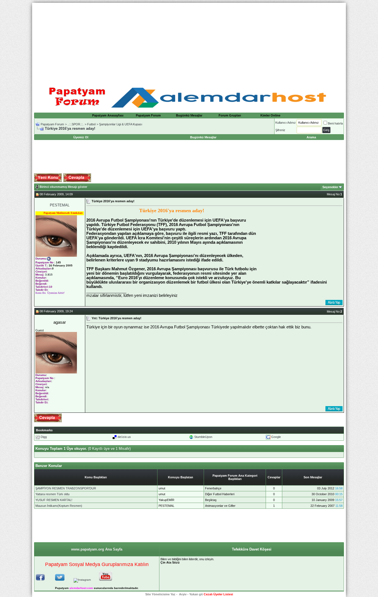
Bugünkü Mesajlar (189, 115)
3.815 (49, 274)
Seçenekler (330, 187)
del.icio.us (124, 436)
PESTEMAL (59, 205)
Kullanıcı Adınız (285, 122)
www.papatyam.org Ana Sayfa (96, 549)
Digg (44, 436)
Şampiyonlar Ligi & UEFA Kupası (120, 124)
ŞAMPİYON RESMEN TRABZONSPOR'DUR (65, 488)
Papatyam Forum (148, 115)
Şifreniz (280, 130)
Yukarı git (196, 594)
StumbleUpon (203, 436)
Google (276, 436)
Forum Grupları (230, 115)
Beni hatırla (335, 123)
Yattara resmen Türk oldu (52, 494)
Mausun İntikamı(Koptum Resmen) (58, 505)
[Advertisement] (189, 41)
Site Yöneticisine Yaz (160, 594)
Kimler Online (270, 115)
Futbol (91, 124)
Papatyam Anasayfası (107, 115)
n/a (47, 387)
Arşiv (183, 594)
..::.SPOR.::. (76, 124)
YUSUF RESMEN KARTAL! (53, 500)
